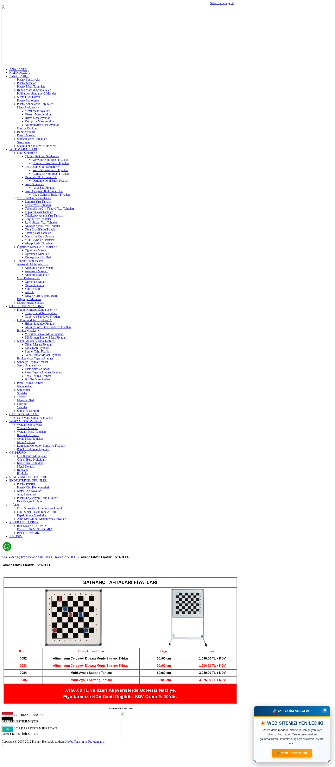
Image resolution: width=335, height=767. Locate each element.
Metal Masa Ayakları (37, 111)
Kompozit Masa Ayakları (40, 121)
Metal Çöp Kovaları (29, 491)
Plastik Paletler (26, 484)
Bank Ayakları (26, 131)
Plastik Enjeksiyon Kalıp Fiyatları (37, 498)
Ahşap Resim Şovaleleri (39, 243)
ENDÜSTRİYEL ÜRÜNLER (28, 480)
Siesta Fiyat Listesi (28, 97)
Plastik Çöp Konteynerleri (33, 487)
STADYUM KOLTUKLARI (27, 477)
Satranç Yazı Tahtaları (38, 233)
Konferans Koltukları (30, 463)
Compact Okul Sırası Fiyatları (51, 163)
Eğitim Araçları (26, 557)
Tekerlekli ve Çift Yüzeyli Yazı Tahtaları (49, 208)
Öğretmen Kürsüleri (37, 253)
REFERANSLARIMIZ (24, 522)
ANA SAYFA (18, 69)
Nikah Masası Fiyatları (39, 344)
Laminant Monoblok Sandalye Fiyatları (41, 445)
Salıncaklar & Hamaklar (32, 138)
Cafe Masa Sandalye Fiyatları (35, 417)
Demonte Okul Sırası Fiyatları (51, 180)
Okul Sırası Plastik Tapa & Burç (36, 511)
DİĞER (14, 504)
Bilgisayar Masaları (29, 299)
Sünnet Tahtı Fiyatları (38, 351)
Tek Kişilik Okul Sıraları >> (42, 166)
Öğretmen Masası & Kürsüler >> (37, 247)
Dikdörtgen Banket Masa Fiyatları (45, 337)
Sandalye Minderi (28, 410)
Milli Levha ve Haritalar (39, 240)
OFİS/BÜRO (17, 452)
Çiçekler (22, 403)
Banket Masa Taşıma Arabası (35, 358)
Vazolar (21, 396)
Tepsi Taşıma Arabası (38, 375)
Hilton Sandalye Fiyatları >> (34, 320)
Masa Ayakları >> (28, 107)
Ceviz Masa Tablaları (30, 438)
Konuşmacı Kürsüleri (38, 257)
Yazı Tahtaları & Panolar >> (34, 198)
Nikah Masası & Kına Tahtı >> (36, 341)
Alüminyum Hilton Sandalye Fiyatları (48, 327)
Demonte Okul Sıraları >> (41, 177)
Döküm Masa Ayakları (39, 114)
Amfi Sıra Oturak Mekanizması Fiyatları (41, 518)
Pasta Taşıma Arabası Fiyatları (43, 372)
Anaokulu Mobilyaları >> (32, 264)
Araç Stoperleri (26, 494)
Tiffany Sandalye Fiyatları (41, 313)
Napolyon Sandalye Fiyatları (42, 316)
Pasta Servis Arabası (37, 369)
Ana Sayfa (8, 557)
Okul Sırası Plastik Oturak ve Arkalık (40, 508)
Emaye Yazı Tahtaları (38, 205)
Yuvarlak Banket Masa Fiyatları (44, 334)
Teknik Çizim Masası (30, 260)
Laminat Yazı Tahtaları (38, 201)
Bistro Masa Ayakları (38, 118)
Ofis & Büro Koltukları (31, 459)
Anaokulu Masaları (36, 271)
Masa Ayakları (26, 442)
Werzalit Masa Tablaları (31, 431)
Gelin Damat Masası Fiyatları (43, 355)
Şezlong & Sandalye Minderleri (36, 145)
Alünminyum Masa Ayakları (42, 124)
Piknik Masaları (26, 135)
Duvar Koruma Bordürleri (41, 295)
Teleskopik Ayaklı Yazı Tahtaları (44, 215)
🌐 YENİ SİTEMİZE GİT (291, 752)
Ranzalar (22, 470)
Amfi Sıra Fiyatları (44, 187)
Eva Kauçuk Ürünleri (30, 501)
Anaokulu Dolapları (37, 274)
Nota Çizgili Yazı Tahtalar (40, 229)
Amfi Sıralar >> (34, 184)
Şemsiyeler (23, 142)
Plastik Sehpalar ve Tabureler (35, 104)
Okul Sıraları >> (27, 152)
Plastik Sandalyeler (28, 79)
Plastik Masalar (26, 83)
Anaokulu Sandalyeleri (39, 267)
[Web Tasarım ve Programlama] (84, 741)
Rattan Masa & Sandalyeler (34, 90)
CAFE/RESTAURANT (24, 414)
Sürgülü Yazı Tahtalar (38, 219)
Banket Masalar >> (29, 330)
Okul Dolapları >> (28, 278)
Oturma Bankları (27, 128)
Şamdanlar (23, 389)
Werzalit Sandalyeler (29, 424)
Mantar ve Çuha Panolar (40, 236)
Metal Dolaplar (26, 466)
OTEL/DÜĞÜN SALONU (26, 306)
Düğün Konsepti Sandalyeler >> (37, 309)
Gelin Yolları (25, 386)
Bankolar (22, 473)
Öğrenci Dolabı (34, 285)
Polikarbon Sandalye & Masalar (36, 93)
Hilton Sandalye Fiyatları (40, 323)
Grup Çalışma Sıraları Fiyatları (51, 194)
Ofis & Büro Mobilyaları (32, 456)
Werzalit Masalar (27, 428)
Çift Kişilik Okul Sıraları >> (42, 156)
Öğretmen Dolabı (35, 281)
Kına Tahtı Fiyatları (37, 348)
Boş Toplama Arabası (38, 379)
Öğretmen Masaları (36, 250)
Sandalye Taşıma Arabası (32, 362)
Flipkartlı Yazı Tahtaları (39, 212)
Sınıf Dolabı (32, 288)
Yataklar (22, 407)
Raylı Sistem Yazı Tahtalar (41, 222)
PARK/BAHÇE (19, 76)
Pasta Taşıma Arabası (30, 382)
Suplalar (22, 393)
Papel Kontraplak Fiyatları (33, 449)
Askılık (29, 292)
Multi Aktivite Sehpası (30, 302)
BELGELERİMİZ (28, 532)
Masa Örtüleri (25, 400)
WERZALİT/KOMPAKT (25, 421)
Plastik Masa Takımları (31, 86)
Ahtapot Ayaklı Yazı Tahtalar (42, 226)
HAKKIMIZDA (19, 72)
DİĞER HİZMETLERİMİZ (34, 529)
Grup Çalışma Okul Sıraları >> (44, 191)
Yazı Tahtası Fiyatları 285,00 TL (57, 557)
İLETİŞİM (15, 536)
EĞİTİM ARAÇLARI (23, 149)
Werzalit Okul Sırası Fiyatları (50, 159)
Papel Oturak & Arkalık (31, 515)
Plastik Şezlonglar (28, 100)
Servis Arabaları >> (29, 365)
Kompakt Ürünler (28, 435)
